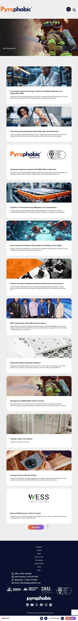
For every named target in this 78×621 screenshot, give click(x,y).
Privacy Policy (39, 563)
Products (39, 547)
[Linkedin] (27, 604)
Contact (71, 618)
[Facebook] (41, 604)
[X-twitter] (36, 604)
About (39, 554)
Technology (39, 560)
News (39, 567)
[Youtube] (32, 604)
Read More (39, 85)
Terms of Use (39, 557)
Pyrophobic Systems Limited (39, 598)
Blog (39, 570)
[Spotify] (50, 604)
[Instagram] (46, 604)
